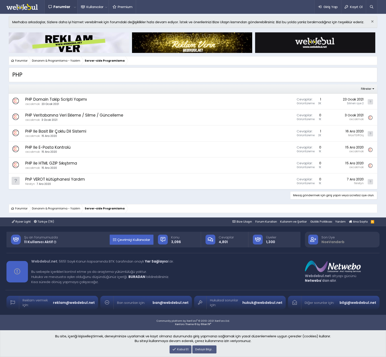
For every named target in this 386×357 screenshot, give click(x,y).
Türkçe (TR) (45, 221)
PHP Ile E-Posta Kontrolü (48, 147)
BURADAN (136, 276)
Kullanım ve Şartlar (293, 221)
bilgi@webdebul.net (358, 302)
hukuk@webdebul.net (262, 302)
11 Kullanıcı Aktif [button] (39, 242)
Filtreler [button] (366, 89)
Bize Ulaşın (244, 221)
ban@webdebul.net (171, 302)
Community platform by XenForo (193, 321)
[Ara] (371, 7)
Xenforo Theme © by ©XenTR (193, 324)
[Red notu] (372, 22)
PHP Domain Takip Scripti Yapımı (56, 99)
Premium (125, 6)
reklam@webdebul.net (74, 302)
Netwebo (313, 280)
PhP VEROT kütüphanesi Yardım (55, 179)
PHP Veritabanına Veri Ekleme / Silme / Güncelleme (74, 115)
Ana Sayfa (360, 221)
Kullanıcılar (94, 6)
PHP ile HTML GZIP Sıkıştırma (51, 163)
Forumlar (61, 6)
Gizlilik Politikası (321, 221)
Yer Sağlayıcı (156, 261)
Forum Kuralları (266, 221)
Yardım (340, 221)
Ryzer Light (23, 221)
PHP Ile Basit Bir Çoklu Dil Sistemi (55, 131)
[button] (74, 7)
